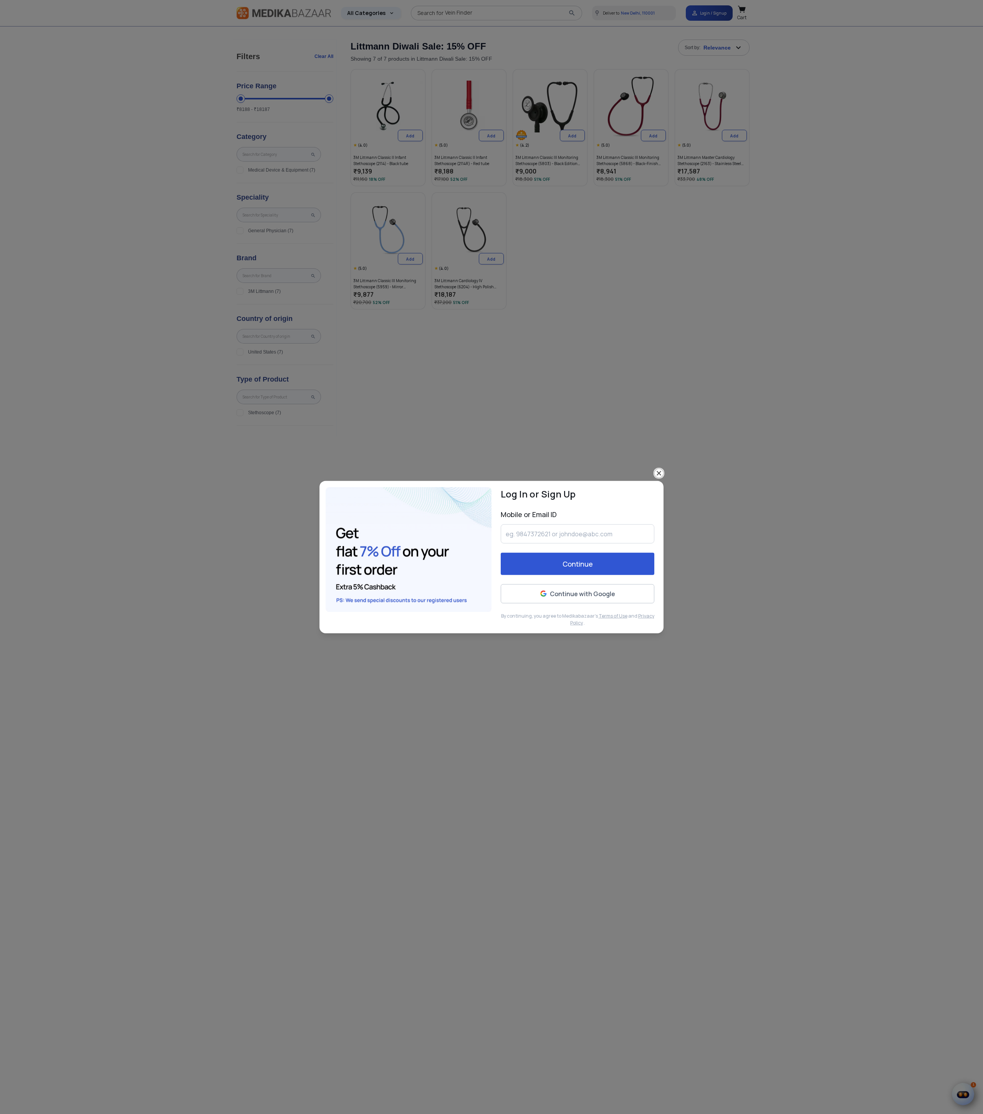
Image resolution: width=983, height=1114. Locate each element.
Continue (578, 564)
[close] (659, 473)
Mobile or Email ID (529, 514)
